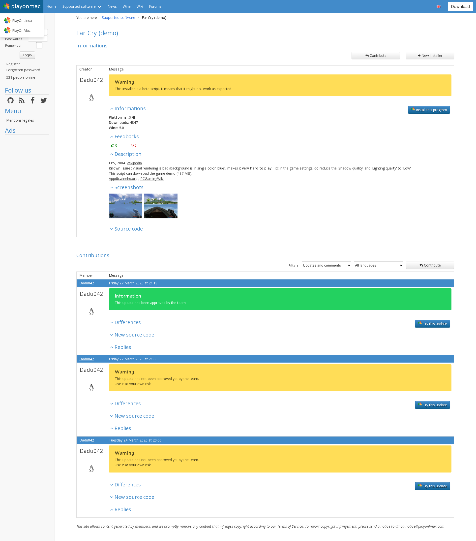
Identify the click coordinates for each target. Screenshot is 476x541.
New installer (431, 55)
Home (51, 6)
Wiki (140, 6)
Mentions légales (20, 120)
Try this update (434, 323)
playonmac (25, 6)
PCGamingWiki (152, 178)
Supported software (79, 6)
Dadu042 (91, 79)
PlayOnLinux (22, 20)
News (112, 6)
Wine (127, 6)
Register (13, 64)
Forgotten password (23, 70)
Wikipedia (134, 163)
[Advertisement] (27, 211)
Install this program (431, 109)
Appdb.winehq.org (123, 178)
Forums (155, 6)
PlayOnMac (21, 30)
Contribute (378, 55)
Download (460, 6)
